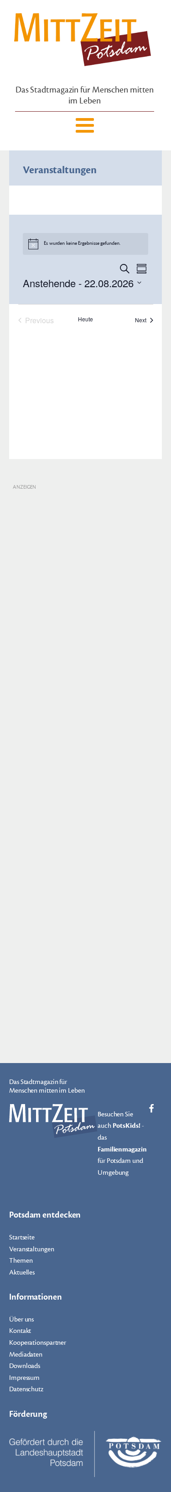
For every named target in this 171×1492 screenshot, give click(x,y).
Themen (20, 1260)
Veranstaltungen (31, 1249)
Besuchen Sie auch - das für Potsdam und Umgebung (122, 1143)
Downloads (24, 1366)
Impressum (24, 1377)
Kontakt (20, 1331)
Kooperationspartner (37, 1342)
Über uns (21, 1319)
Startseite (22, 1237)
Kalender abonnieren (80, 350)
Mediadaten (25, 1354)
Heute (85, 319)
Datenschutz (26, 1389)
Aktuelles (22, 1272)
